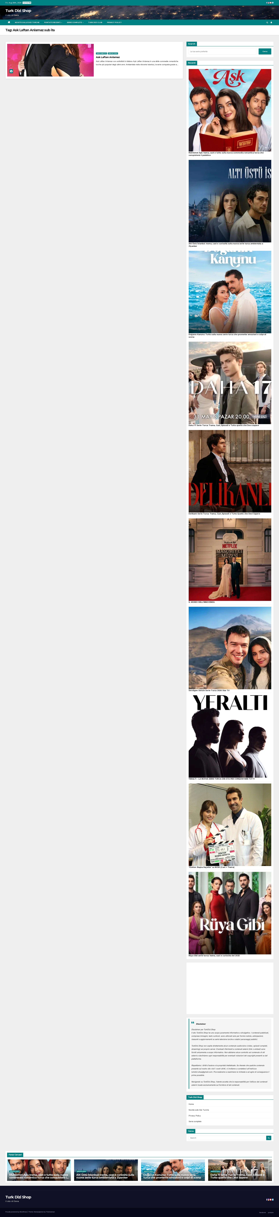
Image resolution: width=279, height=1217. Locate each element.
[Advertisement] (230, 988)
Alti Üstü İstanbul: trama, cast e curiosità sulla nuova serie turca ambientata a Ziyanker (105, 1176)
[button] (267, 22)
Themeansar (50, 1212)
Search (191, 44)
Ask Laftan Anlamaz (108, 57)
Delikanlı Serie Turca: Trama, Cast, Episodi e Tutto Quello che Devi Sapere (224, 514)
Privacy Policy (114, 22)
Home (191, 1104)
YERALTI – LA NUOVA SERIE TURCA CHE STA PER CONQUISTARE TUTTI (222, 779)
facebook (262, 1212)
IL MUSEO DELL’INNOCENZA (202, 602)
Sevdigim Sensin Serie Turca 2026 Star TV (209, 690)
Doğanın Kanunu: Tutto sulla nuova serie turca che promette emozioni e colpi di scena (172, 1176)
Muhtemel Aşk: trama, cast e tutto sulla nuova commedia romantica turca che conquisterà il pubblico (38, 1177)
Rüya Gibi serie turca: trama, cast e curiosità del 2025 (214, 956)
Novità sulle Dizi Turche (27, 22)
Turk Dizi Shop (18, 10)
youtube (271, 1212)
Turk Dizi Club (95, 22)
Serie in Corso (112, 53)
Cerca (265, 51)
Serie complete (75, 22)
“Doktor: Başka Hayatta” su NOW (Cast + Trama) (211, 867)
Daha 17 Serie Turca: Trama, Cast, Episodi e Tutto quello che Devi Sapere (224, 425)
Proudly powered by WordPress (16, 1212)
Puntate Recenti (52, 22)
